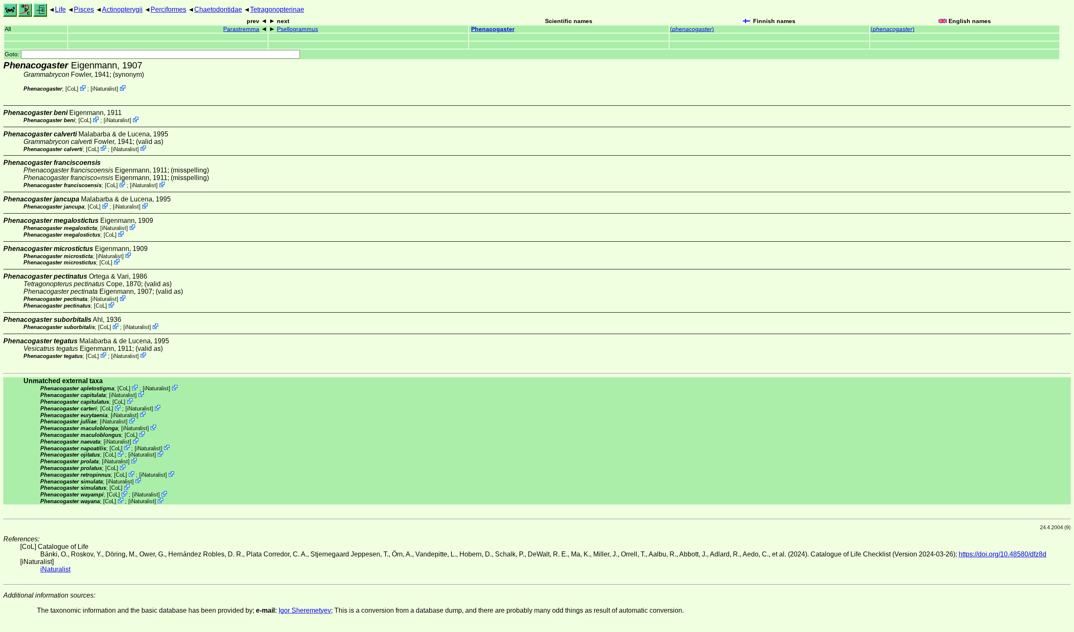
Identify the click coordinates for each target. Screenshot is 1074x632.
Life (60, 9)
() (692, 29)
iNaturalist (104, 89)
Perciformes (168, 9)
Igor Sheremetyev (305, 610)
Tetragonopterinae (277, 9)
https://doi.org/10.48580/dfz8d (1002, 554)
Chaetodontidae (218, 9)
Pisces (84, 9)
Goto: (13, 54)
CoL (72, 89)
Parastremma (241, 29)
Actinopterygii (122, 9)
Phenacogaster (492, 29)
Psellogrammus (297, 29)
